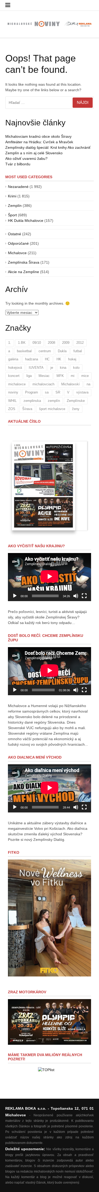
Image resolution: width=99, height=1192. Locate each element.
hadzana (31, 359)
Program (31, 392)
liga (29, 376)
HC (47, 359)
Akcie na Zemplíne (23, 272)
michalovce (17, 384)
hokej (72, 359)
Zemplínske (76, 401)
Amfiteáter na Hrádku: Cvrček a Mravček (39, 142)
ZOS (11, 409)
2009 (65, 343)
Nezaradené (18, 187)
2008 (51, 343)
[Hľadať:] (49, 103)
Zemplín (15, 205)
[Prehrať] (14, 595)
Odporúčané (18, 243)
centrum (45, 351)
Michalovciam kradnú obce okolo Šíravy (38, 136)
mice (85, 376)
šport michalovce (52, 409)
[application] (49, 577)
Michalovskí (70, 384)
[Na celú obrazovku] (84, 595)
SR (57, 392)
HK (58, 359)
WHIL (12, 401)
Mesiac (44, 376)
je (51, 368)
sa (47, 392)
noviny (13, 392)
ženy (75, 409)
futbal (77, 351)
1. (9, 343)
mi (72, 376)
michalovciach (43, 384)
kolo (76, 368)
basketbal (24, 351)
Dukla (62, 351)
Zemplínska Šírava (23, 262)
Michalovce (17, 253)
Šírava (27, 409)
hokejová (15, 368)
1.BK (22, 343)
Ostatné (14, 234)
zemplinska (32, 401)
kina (63, 368)
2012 (80, 343)
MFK (60, 376)
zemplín (54, 401)
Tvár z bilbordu (17, 164)
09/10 (36, 343)
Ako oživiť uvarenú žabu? (26, 158)
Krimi (12, 196)
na (88, 384)
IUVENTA (36, 368)
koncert (14, 376)
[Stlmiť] (75, 595)
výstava (82, 392)
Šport (12, 215)
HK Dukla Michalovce (25, 220)
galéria (13, 359)
